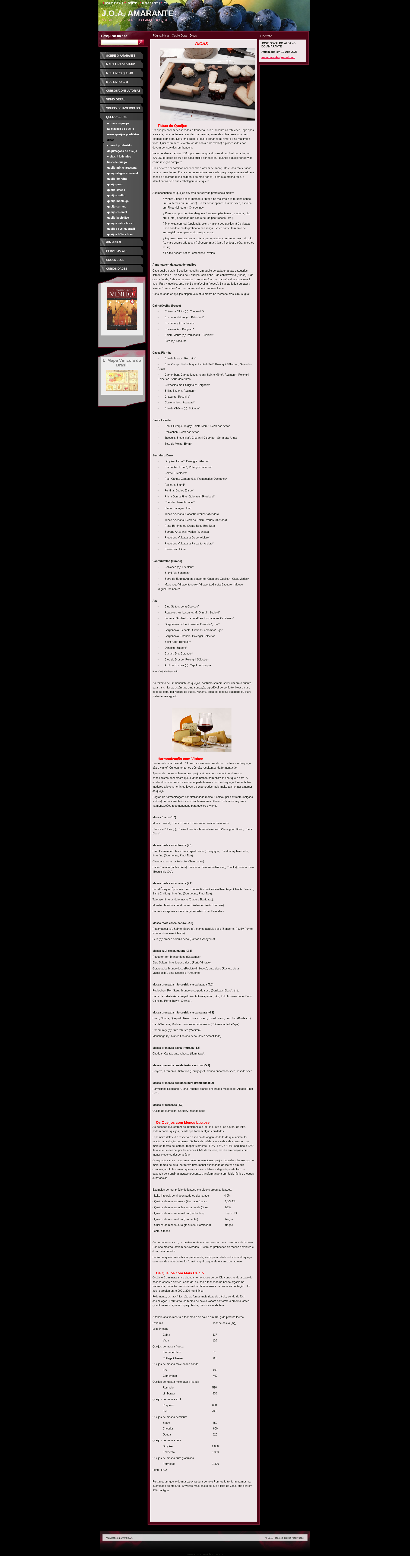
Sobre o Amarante (120, 55)
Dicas (110, 139)
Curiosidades (116, 268)
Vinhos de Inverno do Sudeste (123, 110)
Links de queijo (117, 162)
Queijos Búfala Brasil (120, 234)
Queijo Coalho (116, 195)
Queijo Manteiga (118, 201)
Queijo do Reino (117, 178)
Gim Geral (114, 242)
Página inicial (161, 35)
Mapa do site (150, 2)
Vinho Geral (115, 99)
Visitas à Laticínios (119, 156)
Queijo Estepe (116, 189)
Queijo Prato (115, 184)
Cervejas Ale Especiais (116, 253)
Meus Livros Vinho (120, 64)
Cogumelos (115, 260)
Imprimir (132, 2)
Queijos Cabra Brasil (120, 223)
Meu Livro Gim (117, 82)
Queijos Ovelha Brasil (121, 228)
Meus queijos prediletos (123, 134)
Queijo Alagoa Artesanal (122, 173)
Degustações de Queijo (122, 151)
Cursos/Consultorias (123, 90)
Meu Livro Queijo (119, 73)
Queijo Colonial (117, 212)
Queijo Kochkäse (118, 217)
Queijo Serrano (116, 206)
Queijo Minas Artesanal (122, 167)
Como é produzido (119, 145)
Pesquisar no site (114, 36)
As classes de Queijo (120, 128)
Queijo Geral (179, 35)
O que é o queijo (118, 123)
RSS (166, 2)
